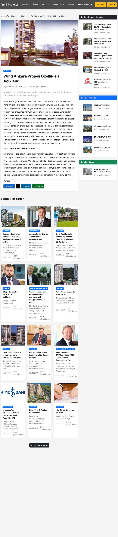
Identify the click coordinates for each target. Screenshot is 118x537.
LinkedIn (26, 186)
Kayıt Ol (112, 5)
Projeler (45, 4)
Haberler (15, 16)
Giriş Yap (100, 5)
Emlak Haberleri (85, 4)
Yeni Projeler (9, 4)
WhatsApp (38, 186)
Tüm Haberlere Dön (39, 445)
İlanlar (35, 4)
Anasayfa (26, 4)
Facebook (9, 186)
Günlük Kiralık (58, 4)
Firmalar (71, 4)
